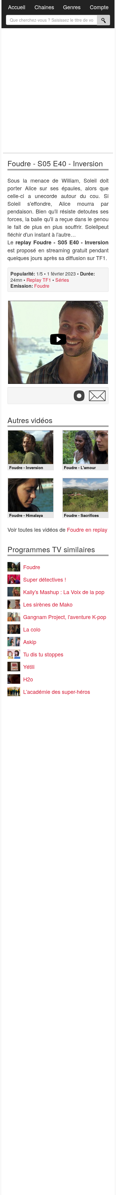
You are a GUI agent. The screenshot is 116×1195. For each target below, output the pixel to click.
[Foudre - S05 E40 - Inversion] (58, 342)
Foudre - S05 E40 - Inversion (55, 163)
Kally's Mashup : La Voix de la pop (63, 592)
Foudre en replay (87, 529)
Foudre (41, 285)
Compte (99, 7)
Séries (62, 279)
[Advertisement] (58, 90)
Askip (29, 641)
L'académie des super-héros (56, 691)
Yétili (29, 666)
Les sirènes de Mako (48, 604)
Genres (72, 7)
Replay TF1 (38, 279)
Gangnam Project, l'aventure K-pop (64, 617)
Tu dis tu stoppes (43, 654)
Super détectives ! (44, 579)
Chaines (44, 7)
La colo (31, 629)
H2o (28, 679)
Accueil (16, 7)
